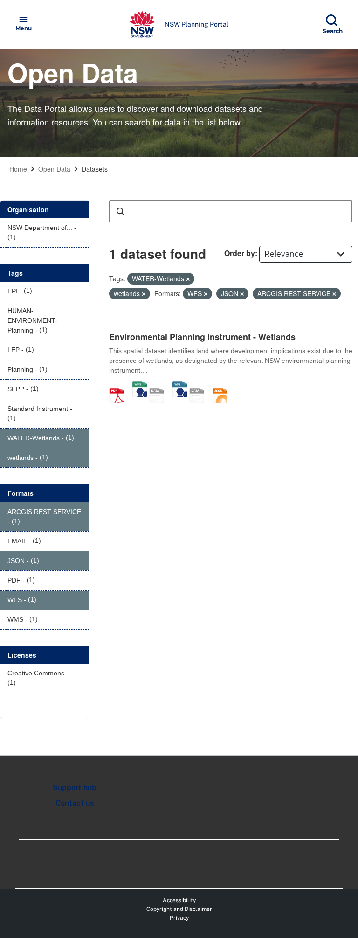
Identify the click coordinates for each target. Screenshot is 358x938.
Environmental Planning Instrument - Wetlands (202, 337)
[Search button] (120, 211)
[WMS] (139, 385)
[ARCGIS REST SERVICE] (160, 385)
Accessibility (179, 900)
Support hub (74, 787)
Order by (239, 253)
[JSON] (223, 385)
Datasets (95, 169)
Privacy (179, 918)
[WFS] (179, 385)
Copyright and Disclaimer (179, 909)
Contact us (74, 803)
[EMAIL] (200, 385)
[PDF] (120, 385)
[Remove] (188, 279)
